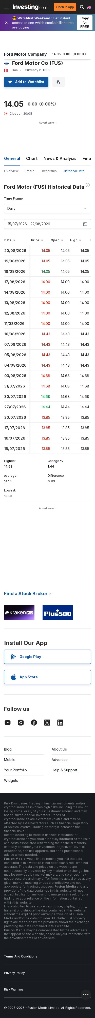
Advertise (60, 759)
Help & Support (64, 770)
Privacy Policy (14, 973)
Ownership (49, 171)
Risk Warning (13, 989)
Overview (11, 171)
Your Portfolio (15, 770)
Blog (8, 749)
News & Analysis (60, 158)
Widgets (11, 780)
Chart (31, 158)
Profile (29, 171)
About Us (59, 749)
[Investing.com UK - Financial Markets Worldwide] (30, 7)
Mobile (9, 759)
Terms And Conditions (20, 956)
